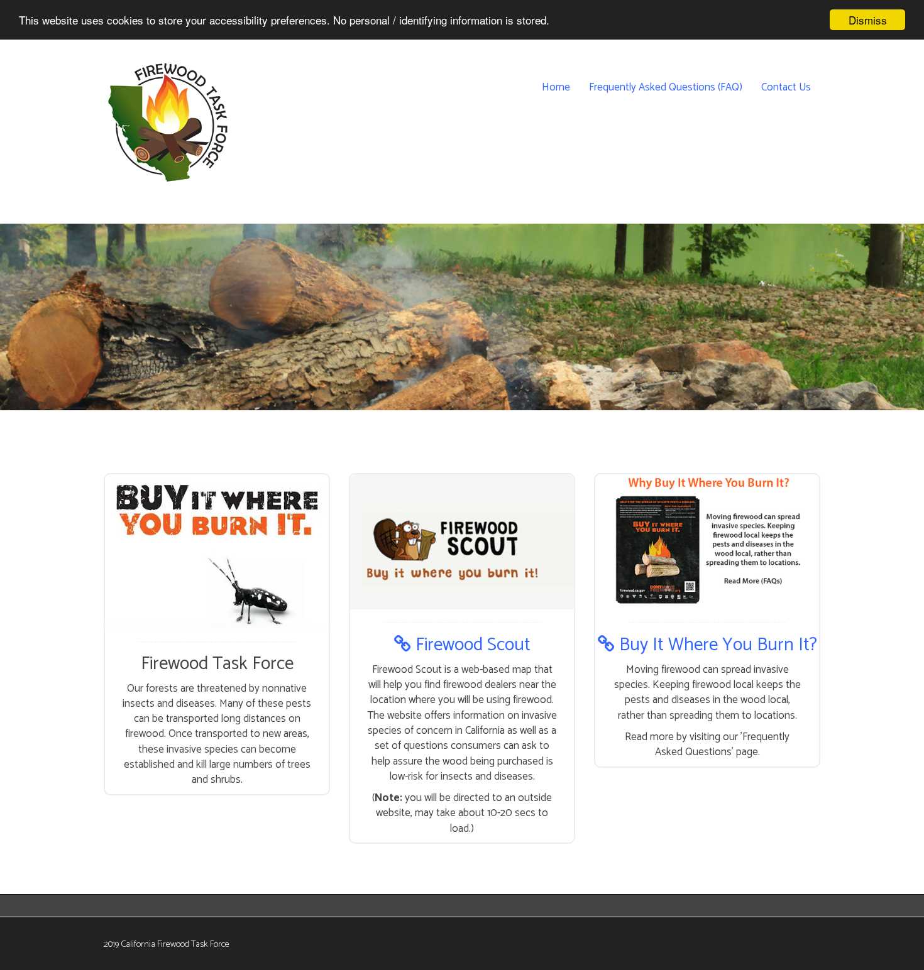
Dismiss (868, 20)
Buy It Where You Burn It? (716, 645)
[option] (462, 325)
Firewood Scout (471, 645)
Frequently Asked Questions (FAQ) (665, 87)
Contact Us (786, 87)
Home (556, 87)
